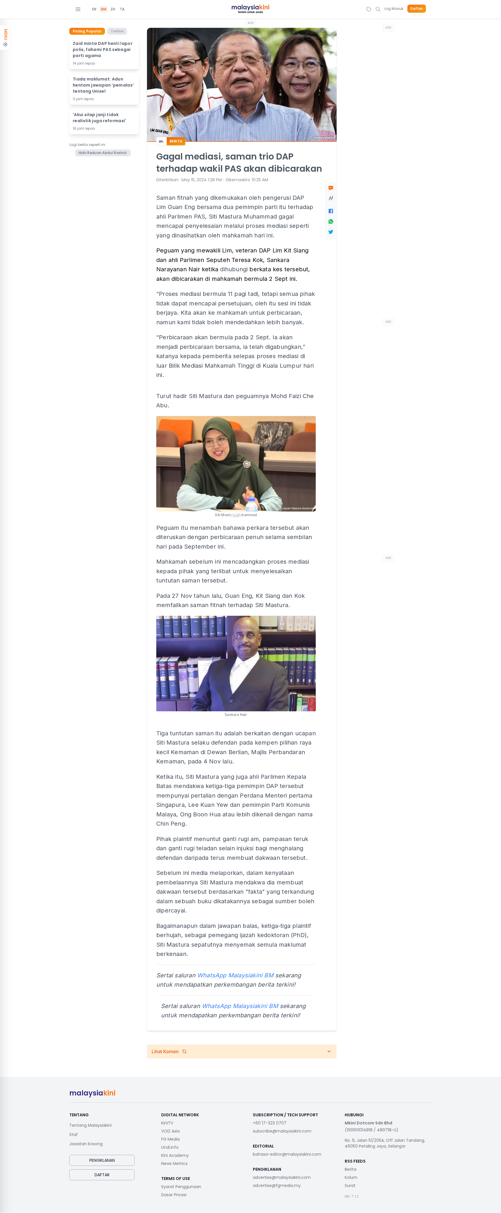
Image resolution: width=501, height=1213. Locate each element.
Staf (73, 1134)
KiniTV (167, 1123)
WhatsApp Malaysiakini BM (240, 1006)
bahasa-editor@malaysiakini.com (287, 1154)
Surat (350, 1185)
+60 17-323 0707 (269, 1123)
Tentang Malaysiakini (90, 1125)
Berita (350, 1169)
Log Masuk (393, 8)
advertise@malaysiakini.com (282, 1177)
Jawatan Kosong (86, 1144)
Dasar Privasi (173, 1195)
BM (103, 9)
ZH (112, 9)
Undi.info (170, 1147)
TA (122, 9)
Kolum (351, 1177)
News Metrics (174, 1163)
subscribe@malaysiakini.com (282, 1131)
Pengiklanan (102, 1160)
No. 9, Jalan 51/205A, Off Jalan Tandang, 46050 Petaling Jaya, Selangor (385, 1143)
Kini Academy (175, 1155)
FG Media (170, 1139)
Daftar (416, 8)
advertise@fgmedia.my (277, 1185)
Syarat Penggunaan (181, 1187)
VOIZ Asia (170, 1131)
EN (94, 9)
